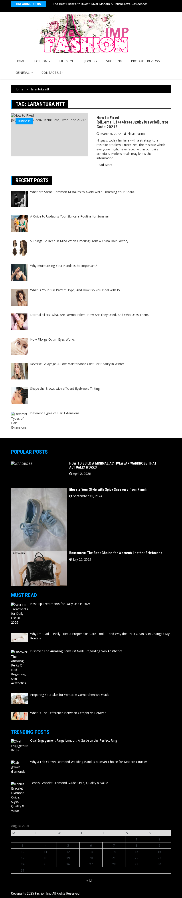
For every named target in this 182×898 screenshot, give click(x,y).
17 (22, 858)
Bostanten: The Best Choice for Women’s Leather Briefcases (115, 553)
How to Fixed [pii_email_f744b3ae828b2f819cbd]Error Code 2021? (132, 122)
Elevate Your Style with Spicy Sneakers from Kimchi (108, 489)
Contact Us (51, 72)
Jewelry (90, 61)
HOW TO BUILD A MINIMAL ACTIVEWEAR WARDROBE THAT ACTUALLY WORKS (113, 465)
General (23, 72)
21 (114, 858)
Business (24, 121)
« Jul (89, 880)
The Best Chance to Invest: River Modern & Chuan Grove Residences (100, 4)
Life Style (67, 61)
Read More (105, 165)
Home (20, 61)
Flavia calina (136, 134)
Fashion (40, 61)
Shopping (114, 61)
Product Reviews (145, 61)
